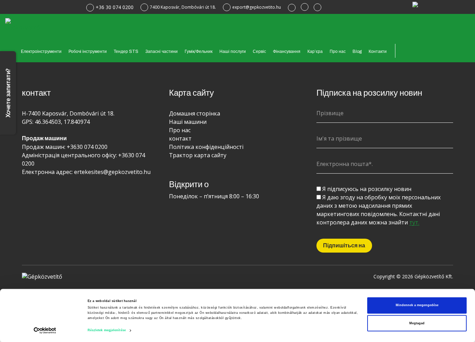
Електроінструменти (41, 51)
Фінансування (286, 51)
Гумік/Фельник (198, 51)
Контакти (378, 51)
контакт (180, 138)
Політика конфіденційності (206, 147)
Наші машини (188, 122)
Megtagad (417, 323)
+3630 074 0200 (87, 147)
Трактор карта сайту (197, 155)
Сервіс (259, 51)
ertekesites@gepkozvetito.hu (112, 172)
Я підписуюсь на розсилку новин (366, 189)
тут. (414, 222)
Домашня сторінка (194, 113)
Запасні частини (161, 51)
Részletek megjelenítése (107, 330)
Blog (357, 51)
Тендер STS (126, 51)
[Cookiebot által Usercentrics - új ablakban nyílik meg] (45, 330)
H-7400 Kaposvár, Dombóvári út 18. (68, 113)
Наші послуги (232, 51)
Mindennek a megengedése (417, 305)
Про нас (338, 51)
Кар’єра (315, 51)
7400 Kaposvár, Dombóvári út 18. (183, 7)
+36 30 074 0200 (115, 7)
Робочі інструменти (88, 51)
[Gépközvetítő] (23, 24)
